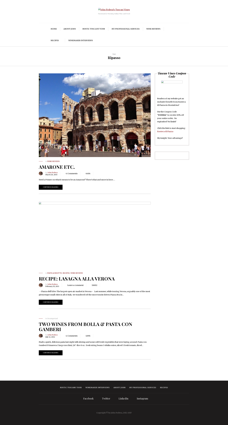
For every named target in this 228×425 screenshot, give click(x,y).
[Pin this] (108, 173)
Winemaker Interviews (80, 40)
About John (69, 29)
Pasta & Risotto (54, 273)
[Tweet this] (100, 173)
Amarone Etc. (57, 167)
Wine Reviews (153, 29)
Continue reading (50, 187)
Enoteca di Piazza (165, 131)
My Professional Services (126, 29)
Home (54, 29)
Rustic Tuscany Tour (93, 29)
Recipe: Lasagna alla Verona (77, 278)
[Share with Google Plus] (104, 173)
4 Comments (71, 173)
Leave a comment (75, 285)
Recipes (55, 40)
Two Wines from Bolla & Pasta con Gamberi (85, 326)
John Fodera (53, 173)
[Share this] (96, 173)
